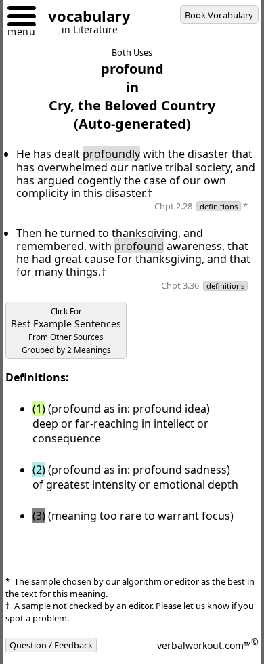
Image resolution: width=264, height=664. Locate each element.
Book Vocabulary (219, 15)
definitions (219, 206)
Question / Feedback (51, 645)
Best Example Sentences (66, 330)
